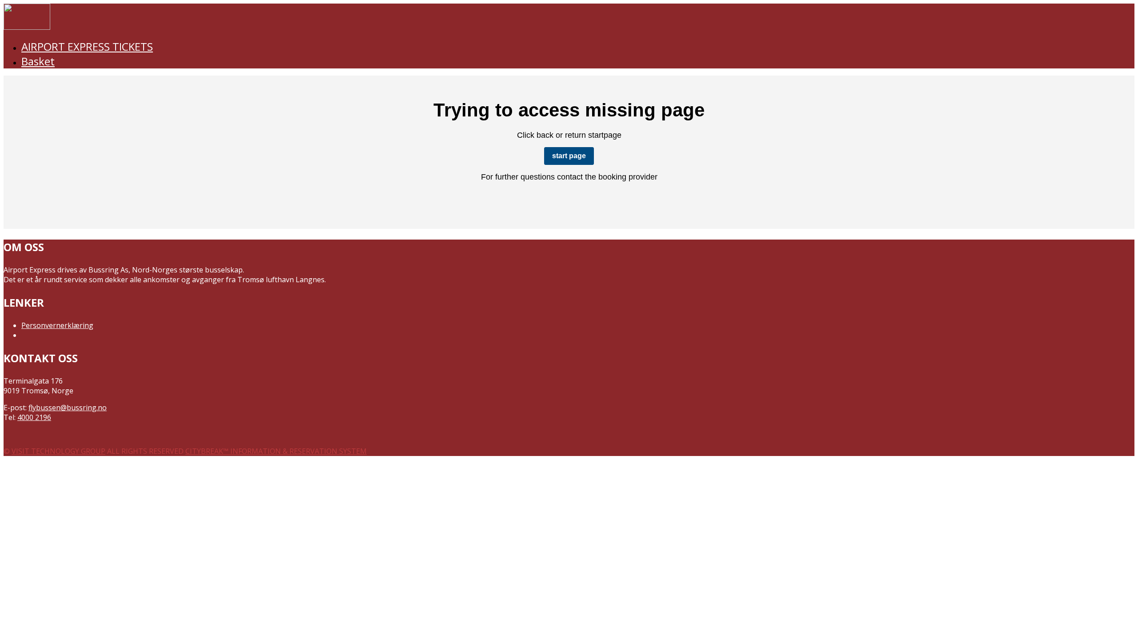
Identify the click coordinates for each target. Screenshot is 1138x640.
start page (569, 156)
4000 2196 (34, 417)
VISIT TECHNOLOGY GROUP (58, 451)
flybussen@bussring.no (67, 407)
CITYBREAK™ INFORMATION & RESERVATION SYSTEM (276, 451)
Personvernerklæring (57, 325)
